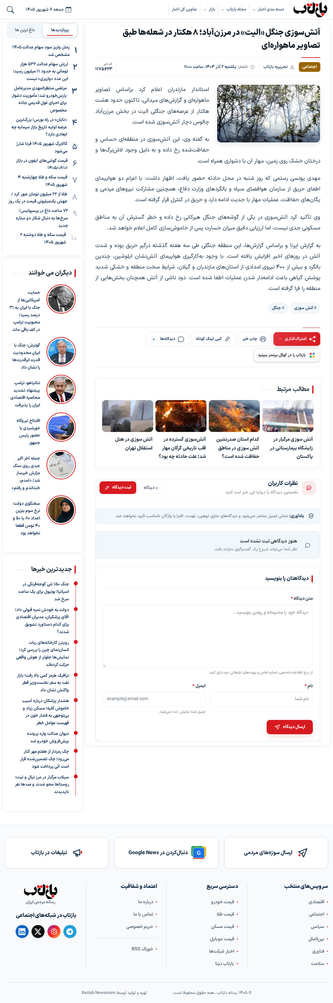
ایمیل (199, 686)
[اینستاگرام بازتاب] (53, 931)
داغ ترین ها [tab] (25, 30)
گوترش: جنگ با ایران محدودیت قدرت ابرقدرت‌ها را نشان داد (26, 356)
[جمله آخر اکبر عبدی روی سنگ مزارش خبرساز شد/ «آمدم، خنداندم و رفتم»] (61, 471)
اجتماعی (316, 914)
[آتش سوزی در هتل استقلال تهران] (127, 416)
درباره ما (145, 901)
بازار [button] (212, 9)
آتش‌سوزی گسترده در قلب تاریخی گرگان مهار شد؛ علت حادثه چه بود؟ (182, 448)
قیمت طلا (225, 914)
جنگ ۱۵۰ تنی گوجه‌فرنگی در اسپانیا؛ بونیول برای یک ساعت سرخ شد (43, 592)
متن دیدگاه (302, 598)
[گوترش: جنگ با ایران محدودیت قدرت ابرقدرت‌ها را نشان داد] (61, 354)
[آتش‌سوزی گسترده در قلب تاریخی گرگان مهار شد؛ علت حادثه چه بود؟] (181, 416)
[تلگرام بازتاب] (69, 931)
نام (309, 686)
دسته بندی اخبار (271, 9)
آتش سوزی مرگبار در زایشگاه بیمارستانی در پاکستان (291, 448)
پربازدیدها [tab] (60, 30)
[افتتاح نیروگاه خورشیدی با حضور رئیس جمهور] (61, 429)
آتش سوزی (303, 308)
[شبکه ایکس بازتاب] (38, 931)
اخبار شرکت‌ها (221, 951)
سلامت (317, 963)
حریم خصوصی (139, 926)
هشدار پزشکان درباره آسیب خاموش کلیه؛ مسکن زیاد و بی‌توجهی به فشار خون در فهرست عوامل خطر (45, 712)
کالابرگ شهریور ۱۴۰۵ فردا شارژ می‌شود (41, 148)
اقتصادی (316, 901)
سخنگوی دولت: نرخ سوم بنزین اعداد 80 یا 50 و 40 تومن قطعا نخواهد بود (26, 518)
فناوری (318, 951)
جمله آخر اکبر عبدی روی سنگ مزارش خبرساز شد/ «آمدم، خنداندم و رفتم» (26, 473)
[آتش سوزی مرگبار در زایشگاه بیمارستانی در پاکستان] (287, 416)
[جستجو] (10, 9)
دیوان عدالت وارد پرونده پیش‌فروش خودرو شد (48, 738)
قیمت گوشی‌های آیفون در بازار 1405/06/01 (42, 165)
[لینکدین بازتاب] (22, 931)
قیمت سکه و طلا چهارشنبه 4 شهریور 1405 (42, 181)
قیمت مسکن (222, 926)
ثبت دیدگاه (121, 487)
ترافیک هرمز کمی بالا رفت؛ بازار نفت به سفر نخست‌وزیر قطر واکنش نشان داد (43, 683)
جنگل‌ (276, 308)
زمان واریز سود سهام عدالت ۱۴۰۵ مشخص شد (41, 51)
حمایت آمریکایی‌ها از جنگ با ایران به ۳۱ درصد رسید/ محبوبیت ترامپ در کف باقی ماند (24, 311)
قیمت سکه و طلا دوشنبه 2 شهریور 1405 (43, 239)
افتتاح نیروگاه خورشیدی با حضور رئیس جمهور (28, 432)
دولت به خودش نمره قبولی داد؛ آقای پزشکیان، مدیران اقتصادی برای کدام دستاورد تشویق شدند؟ (42, 621)
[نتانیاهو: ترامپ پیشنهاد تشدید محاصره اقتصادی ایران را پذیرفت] (61, 392)
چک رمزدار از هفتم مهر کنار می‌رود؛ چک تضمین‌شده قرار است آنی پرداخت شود (44, 759)
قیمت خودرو (222, 901)
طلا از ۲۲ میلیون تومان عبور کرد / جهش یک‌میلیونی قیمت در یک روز (37, 198)
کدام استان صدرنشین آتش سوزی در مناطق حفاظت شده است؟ (238, 448)
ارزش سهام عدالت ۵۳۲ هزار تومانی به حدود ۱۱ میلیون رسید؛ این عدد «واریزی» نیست (40, 72)
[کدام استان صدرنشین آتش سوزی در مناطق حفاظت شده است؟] (234, 416)
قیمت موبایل (222, 938)
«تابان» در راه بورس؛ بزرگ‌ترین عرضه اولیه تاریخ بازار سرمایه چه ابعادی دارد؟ (39, 127)
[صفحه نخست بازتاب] (41, 891)
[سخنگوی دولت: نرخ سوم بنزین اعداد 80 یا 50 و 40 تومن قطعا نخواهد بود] (61, 516)
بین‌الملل (316, 938)
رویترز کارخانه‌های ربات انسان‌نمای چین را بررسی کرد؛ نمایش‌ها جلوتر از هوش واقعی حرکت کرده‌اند (42, 654)
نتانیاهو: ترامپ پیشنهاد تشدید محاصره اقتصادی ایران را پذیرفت (25, 394)
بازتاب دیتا (224, 963)
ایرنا (294, 245)
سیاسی (317, 926)
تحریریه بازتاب (275, 67)
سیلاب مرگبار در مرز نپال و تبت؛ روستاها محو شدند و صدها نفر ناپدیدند (42, 785)
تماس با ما (143, 914)
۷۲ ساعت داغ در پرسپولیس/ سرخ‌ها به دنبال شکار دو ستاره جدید (42, 218)
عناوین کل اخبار (184, 9)
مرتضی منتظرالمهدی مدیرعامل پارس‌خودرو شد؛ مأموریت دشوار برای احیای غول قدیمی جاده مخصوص (39, 99)
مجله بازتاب (236, 9)
